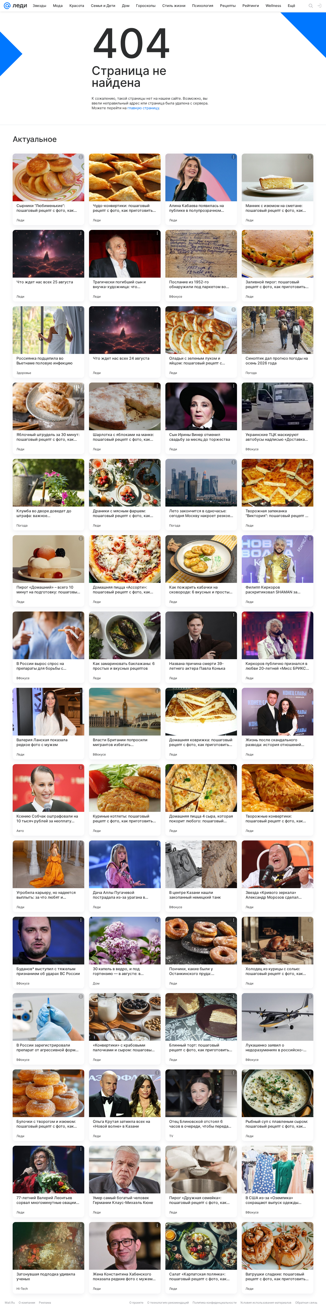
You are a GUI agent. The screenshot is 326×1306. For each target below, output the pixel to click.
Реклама (45, 1302)
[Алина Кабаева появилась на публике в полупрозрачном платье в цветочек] (201, 189)
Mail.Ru (10, 1302)
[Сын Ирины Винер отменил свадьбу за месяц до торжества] (201, 418)
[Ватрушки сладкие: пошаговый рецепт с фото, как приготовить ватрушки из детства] (277, 1258)
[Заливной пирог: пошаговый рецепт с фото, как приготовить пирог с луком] (277, 265)
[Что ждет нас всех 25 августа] (48, 265)
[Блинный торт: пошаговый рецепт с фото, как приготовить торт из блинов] (201, 1029)
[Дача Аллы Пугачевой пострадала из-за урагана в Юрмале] (125, 876)
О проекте (136, 1302)
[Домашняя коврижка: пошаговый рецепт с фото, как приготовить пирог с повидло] (201, 723)
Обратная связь (306, 1302)
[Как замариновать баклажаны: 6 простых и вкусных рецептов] (125, 647)
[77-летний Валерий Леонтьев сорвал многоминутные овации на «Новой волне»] (48, 1181)
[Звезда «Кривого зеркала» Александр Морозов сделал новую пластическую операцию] (277, 876)
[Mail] (7, 5)
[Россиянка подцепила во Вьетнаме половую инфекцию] (48, 342)
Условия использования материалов (265, 1302)
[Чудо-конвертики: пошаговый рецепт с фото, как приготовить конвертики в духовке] (125, 189)
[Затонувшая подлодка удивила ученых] (48, 1258)
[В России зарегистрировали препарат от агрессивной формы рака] (48, 1029)
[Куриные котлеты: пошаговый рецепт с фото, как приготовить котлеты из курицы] (125, 800)
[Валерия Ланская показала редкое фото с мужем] (48, 723)
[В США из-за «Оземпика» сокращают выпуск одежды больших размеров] (277, 1181)
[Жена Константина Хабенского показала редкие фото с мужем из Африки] (125, 1258)
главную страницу (143, 108)
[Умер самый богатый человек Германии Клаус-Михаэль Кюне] (125, 1181)
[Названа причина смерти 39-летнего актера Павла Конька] (201, 647)
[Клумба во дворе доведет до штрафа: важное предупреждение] (48, 494)
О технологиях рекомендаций (168, 1302)
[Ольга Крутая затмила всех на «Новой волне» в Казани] (125, 1105)
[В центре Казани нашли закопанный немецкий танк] (201, 876)
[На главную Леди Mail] (19, 5)
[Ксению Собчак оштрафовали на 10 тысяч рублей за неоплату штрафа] (48, 800)
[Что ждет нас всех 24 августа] (125, 342)
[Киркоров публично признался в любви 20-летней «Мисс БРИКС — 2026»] (277, 647)
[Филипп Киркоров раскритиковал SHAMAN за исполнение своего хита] (277, 571)
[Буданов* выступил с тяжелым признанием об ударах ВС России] (48, 952)
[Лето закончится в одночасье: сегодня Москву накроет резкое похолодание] (201, 494)
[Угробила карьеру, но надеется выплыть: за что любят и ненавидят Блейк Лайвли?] (48, 876)
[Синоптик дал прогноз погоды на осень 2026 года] (277, 342)
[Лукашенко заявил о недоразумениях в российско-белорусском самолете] (277, 1029)
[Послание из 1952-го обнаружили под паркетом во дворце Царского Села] (201, 265)
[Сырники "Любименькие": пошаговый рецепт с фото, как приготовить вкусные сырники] (48, 189)
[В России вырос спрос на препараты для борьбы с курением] (48, 647)
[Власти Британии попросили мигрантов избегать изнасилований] (125, 723)
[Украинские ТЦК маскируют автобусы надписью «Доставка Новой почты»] (277, 418)
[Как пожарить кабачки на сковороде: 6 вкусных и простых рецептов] (201, 571)
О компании (27, 1302)
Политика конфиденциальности (215, 1302)
